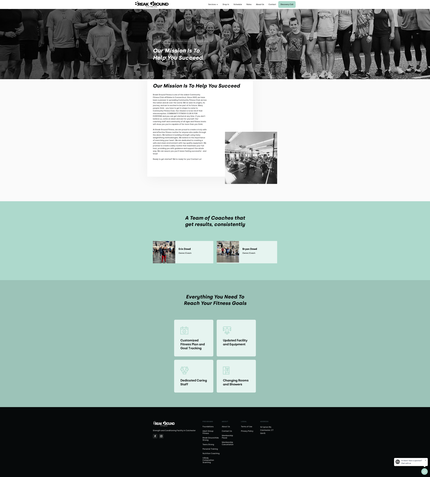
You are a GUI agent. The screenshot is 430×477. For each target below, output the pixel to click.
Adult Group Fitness (208, 432)
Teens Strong (208, 444)
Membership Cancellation (227, 443)
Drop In (226, 4)
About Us (260, 4)
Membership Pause (227, 436)
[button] (212, 4)
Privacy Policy (247, 431)
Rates (249, 4)
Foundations (208, 427)
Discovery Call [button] (287, 4)
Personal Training (210, 449)
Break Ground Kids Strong (211, 439)
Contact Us (227, 431)
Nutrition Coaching (211, 453)
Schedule (238, 4)
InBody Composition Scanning (208, 460)
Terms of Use (246, 427)
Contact (272, 4)
